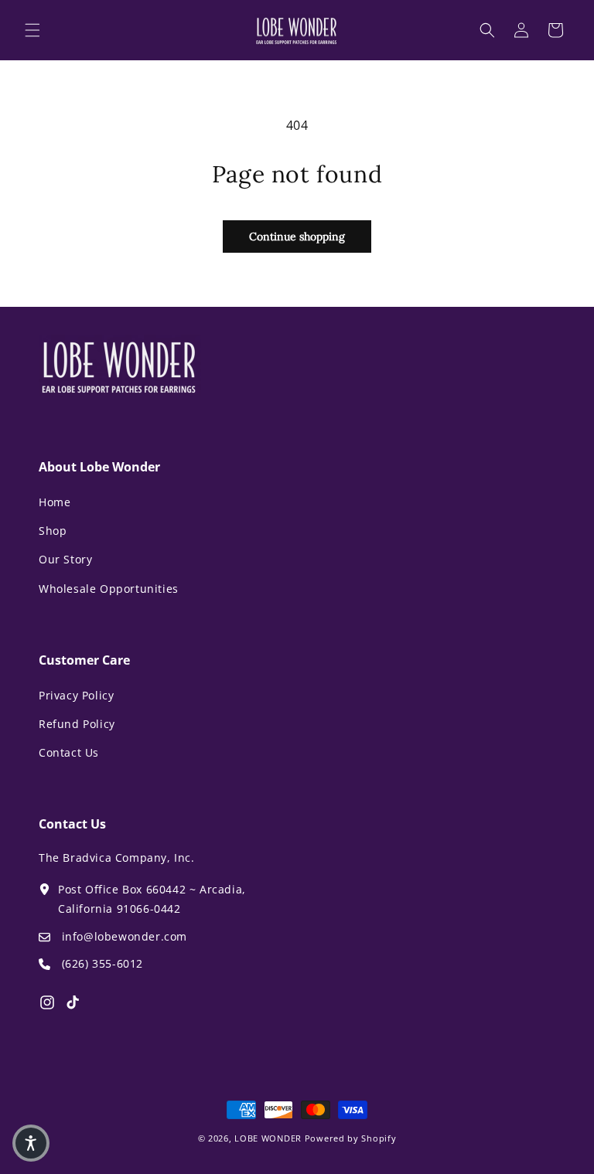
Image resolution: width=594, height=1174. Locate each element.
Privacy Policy (76, 695)
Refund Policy (77, 723)
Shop (53, 530)
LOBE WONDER (268, 1138)
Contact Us (69, 752)
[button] (32, 30)
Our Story (65, 559)
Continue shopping (297, 236)
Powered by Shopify (351, 1138)
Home (54, 502)
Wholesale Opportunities (109, 588)
